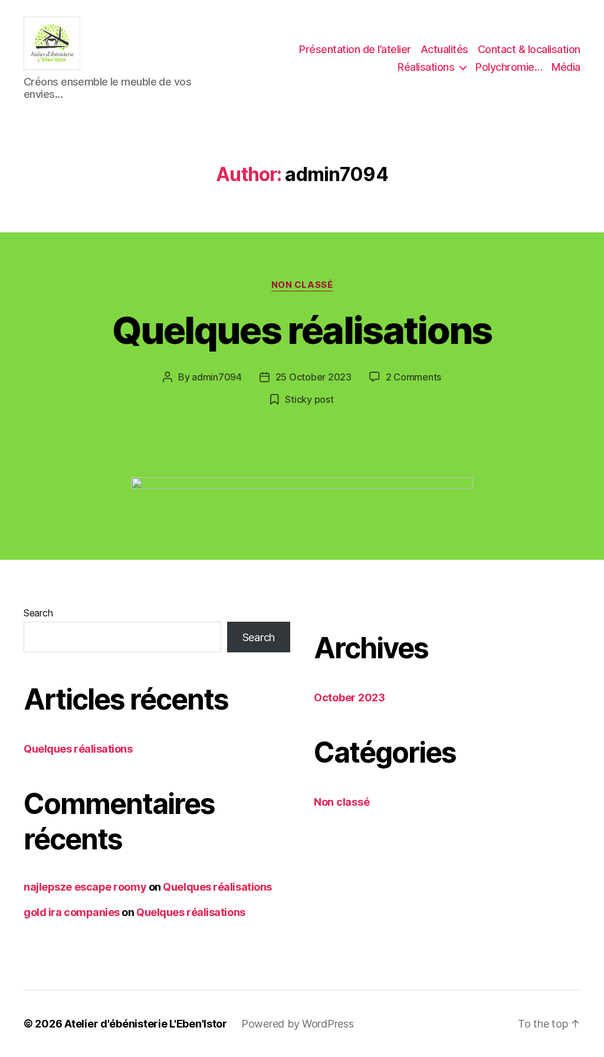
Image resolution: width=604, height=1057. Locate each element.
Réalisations (426, 67)
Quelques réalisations (301, 330)
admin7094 (217, 377)
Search (38, 613)
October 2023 (349, 697)
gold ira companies (72, 912)
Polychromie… (508, 67)
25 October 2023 (313, 377)
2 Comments (413, 377)
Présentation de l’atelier (355, 49)
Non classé (302, 285)
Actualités (444, 49)
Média (566, 67)
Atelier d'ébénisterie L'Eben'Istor (145, 1023)
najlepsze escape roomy (85, 887)
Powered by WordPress (297, 1023)
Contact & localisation (529, 49)
